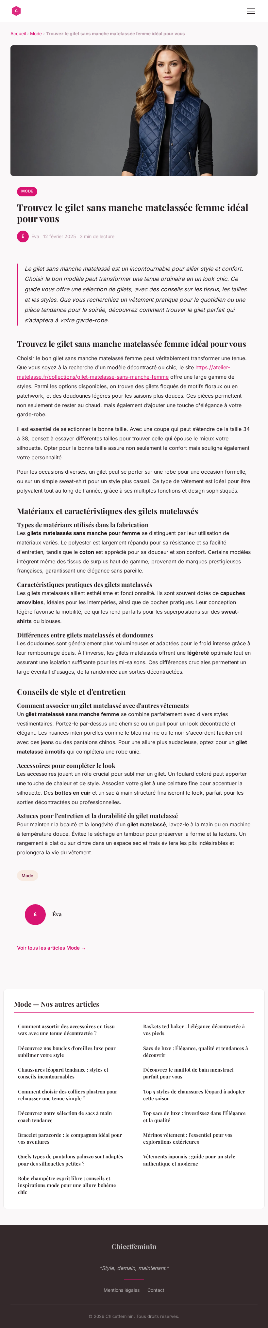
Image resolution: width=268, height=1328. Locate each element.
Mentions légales (122, 1290)
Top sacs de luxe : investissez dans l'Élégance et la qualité (194, 1116)
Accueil (18, 33)
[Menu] (251, 11)
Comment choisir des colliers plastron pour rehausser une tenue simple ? (67, 1095)
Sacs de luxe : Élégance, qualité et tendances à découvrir (195, 1051)
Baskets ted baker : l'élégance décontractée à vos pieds (194, 1029)
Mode (36, 33)
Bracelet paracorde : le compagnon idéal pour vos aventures (70, 1138)
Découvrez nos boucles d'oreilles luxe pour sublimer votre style (67, 1051)
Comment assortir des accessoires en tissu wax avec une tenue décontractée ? (66, 1029)
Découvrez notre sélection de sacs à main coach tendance (65, 1116)
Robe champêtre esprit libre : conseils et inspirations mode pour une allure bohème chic (67, 1185)
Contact (155, 1290)
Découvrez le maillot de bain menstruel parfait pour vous (188, 1073)
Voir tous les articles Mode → (51, 948)
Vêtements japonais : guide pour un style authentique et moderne (189, 1160)
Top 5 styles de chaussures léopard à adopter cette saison (194, 1095)
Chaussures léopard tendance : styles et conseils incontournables (63, 1073)
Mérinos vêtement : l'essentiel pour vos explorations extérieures (187, 1138)
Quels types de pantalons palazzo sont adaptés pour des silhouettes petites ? (70, 1160)
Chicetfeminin (134, 1246)
